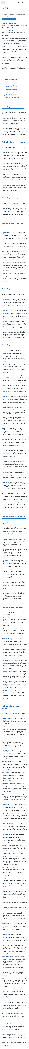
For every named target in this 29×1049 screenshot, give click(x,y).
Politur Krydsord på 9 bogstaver (11, 94)
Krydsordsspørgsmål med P (21, 14)
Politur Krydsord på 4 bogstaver (11, 86)
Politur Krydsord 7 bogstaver (10, 91)
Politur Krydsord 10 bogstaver (10, 95)
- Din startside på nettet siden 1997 (13, 8)
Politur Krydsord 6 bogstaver (10, 89)
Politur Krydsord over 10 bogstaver (11, 97)
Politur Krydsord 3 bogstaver (10, 85)
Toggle (3, 2)
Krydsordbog (11, 14)
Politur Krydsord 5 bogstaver (10, 88)
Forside (5, 14)
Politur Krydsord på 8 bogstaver (11, 92)
